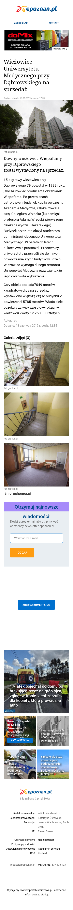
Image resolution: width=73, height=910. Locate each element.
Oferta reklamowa (24, 839)
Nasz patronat (46, 839)
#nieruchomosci (17, 493)
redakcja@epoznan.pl (22, 864)
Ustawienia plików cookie (20, 848)
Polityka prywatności (23, 844)
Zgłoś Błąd (21, 23)
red (15, 320)
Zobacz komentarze (36, 604)
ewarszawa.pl (44, 890)
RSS (32, 853)
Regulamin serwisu (49, 848)
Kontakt (54, 23)
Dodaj (22, 552)
